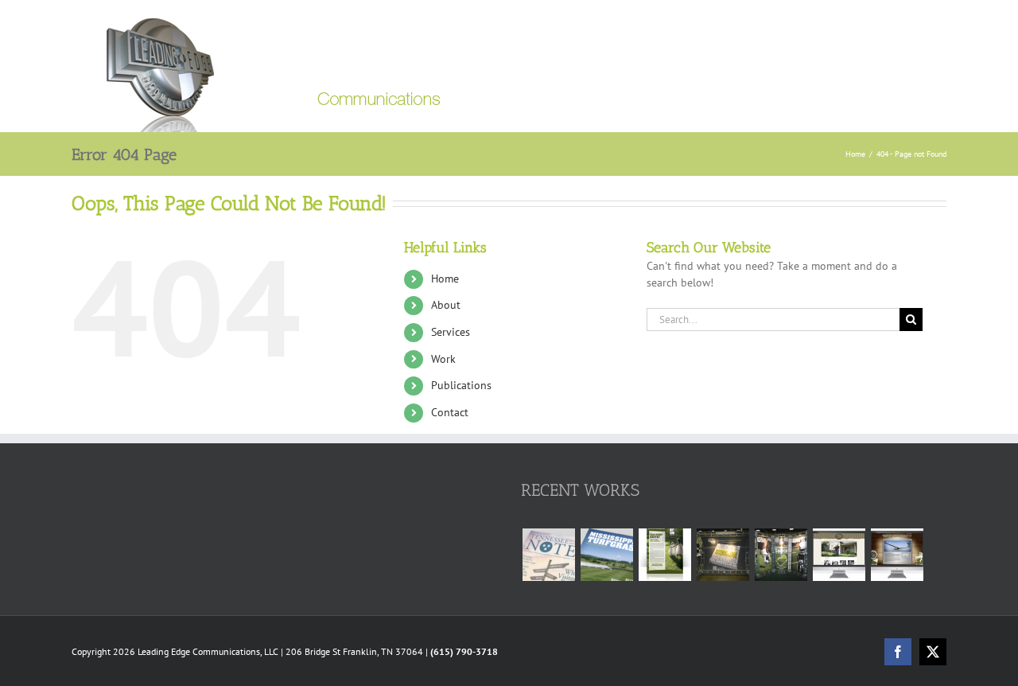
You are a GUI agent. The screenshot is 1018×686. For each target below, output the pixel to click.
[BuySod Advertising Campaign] (664, 554)
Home (445, 278)
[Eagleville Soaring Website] (896, 554)
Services (450, 332)
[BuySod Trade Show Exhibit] (780, 554)
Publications (461, 385)
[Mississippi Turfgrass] (606, 554)
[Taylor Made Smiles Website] (838, 554)
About (445, 305)
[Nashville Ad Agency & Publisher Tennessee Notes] (548, 554)
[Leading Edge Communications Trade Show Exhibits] (722, 554)
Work (443, 359)
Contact (449, 412)
